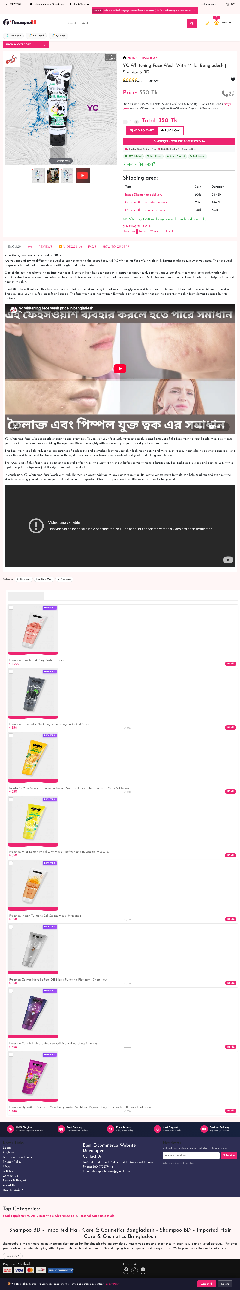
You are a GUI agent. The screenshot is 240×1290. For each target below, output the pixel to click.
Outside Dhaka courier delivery (146, 202)
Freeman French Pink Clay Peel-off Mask (36, 660)
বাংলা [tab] (30, 246)
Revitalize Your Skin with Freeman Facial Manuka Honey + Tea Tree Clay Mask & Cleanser (70, 788)
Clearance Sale (66, 1216)
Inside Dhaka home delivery (143, 194)
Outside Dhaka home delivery (145, 210)
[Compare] (11, 608)
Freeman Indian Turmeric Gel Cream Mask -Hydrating (45, 915)
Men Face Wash (44, 579)
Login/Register (81, 4)
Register (8, 1152)
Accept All (206, 1284)
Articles (8, 1171)
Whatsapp (156, 231)
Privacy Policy (12, 1161)
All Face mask (148, 57)
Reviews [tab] (45, 246)
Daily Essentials (42, 1216)
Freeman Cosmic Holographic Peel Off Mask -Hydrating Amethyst (53, 1043)
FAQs (6, 1166)
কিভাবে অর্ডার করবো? (139, 164)
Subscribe (229, 1155)
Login (7, 1147)
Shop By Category (18, 44)
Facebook (129, 231)
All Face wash (64, 579)
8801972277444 (17, 4)
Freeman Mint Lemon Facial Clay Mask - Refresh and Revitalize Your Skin (59, 852)
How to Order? (13, 1190)
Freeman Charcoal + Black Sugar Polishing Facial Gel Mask (49, 724)
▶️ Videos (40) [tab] (70, 246)
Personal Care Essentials (96, 1216)
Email (169, 231)
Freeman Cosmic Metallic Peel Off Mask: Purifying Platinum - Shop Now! (58, 979)
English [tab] (14, 246)
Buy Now (172, 130)
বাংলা (232, 4)
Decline (225, 1284)
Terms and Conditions (17, 1157)
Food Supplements (16, 1216)
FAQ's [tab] (92, 246)
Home (131, 57)
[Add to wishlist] (54, 614)
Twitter (143, 231)
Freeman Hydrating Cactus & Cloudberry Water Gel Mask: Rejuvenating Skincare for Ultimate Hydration (80, 1107)
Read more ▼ (13, 1256)
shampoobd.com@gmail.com (49, 4)
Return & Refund (14, 1180)
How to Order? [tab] (116, 246)
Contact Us (10, 1176)
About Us (9, 1185)
